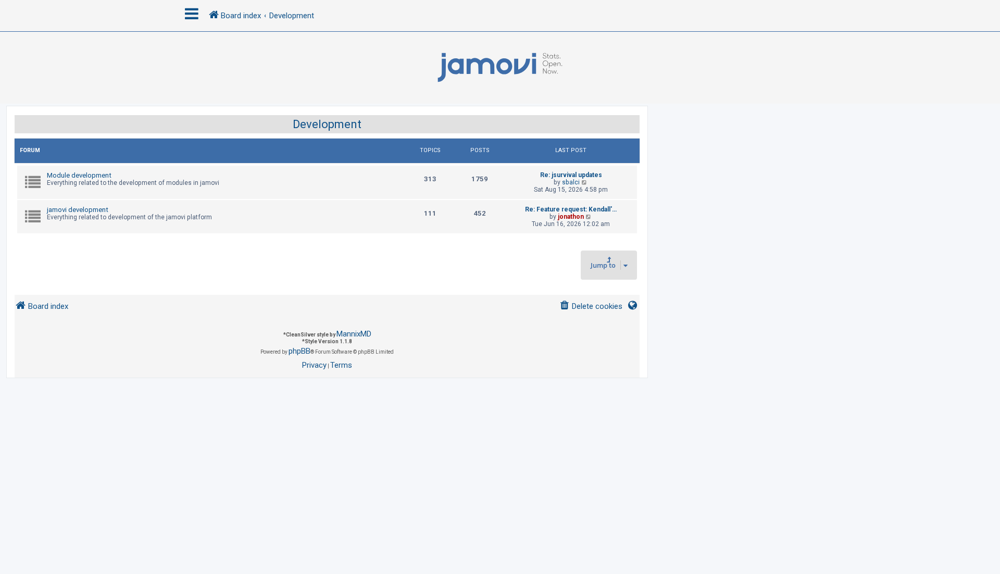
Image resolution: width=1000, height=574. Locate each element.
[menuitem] (591, 306)
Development (327, 124)
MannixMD (353, 334)
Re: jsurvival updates (571, 175)
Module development (79, 175)
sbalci (571, 182)
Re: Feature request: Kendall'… (571, 209)
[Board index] (500, 67)
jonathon (571, 216)
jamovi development (77, 210)
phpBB (299, 351)
